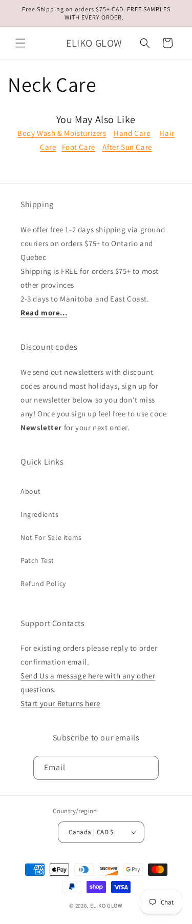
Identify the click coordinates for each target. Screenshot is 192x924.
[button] (20, 43)
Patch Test (37, 560)
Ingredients (39, 514)
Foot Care (78, 147)
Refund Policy (43, 583)
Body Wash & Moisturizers (61, 133)
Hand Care (132, 133)
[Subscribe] (147, 768)
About (30, 491)
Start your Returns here (60, 703)
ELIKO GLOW (106, 905)
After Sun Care (127, 147)
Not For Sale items (51, 537)
